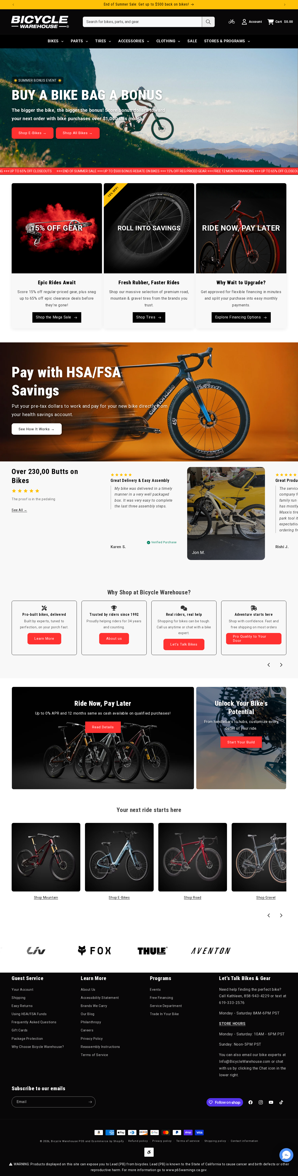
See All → (19, 510)
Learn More (44, 638)
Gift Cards (20, 1030)
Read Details (103, 727)
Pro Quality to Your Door (249, 638)
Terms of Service (94, 1055)
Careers (87, 1030)
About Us (88, 989)
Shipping (19, 998)
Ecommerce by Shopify (107, 1141)
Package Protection (27, 1038)
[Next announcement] (285, 4)
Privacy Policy (92, 1038)
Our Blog (88, 1014)
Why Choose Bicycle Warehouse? (38, 1047)
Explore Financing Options (238, 317)
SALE (192, 41)
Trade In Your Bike (164, 1014)
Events (155, 989)
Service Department (166, 1006)
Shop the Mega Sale (53, 317)
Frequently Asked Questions (34, 1022)
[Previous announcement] (13, 4)
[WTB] (240, 951)
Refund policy (138, 1141)
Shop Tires (145, 317)
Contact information (244, 1141)
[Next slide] (281, 665)
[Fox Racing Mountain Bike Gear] (65, 950)
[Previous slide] (269, 665)
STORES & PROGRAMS (224, 41)
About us (114, 638)
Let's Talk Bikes (183, 644)
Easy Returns (22, 1006)
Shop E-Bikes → (33, 133)
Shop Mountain (46, 897)
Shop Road (192, 897)
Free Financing (161, 998)
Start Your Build (241, 742)
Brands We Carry (94, 1006)
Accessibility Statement (100, 998)
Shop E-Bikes (119, 897)
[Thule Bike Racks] (123, 950)
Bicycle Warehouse (64, 1141)
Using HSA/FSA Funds (29, 1014)
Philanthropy (91, 1022)
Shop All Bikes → (78, 133)
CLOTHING (166, 41)
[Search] (208, 22)
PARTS (77, 41)
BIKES (53, 41)
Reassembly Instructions (100, 1047)
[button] (286, 1155)
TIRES (100, 41)
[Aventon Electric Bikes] (182, 951)
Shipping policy (215, 1141)
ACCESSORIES (131, 41)
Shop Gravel (266, 897)
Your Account (22, 989)
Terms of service (188, 1141)
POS (82, 1141)
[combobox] (142, 22)
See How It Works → (37, 429)
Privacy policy (162, 1141)
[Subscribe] (90, 1101)
